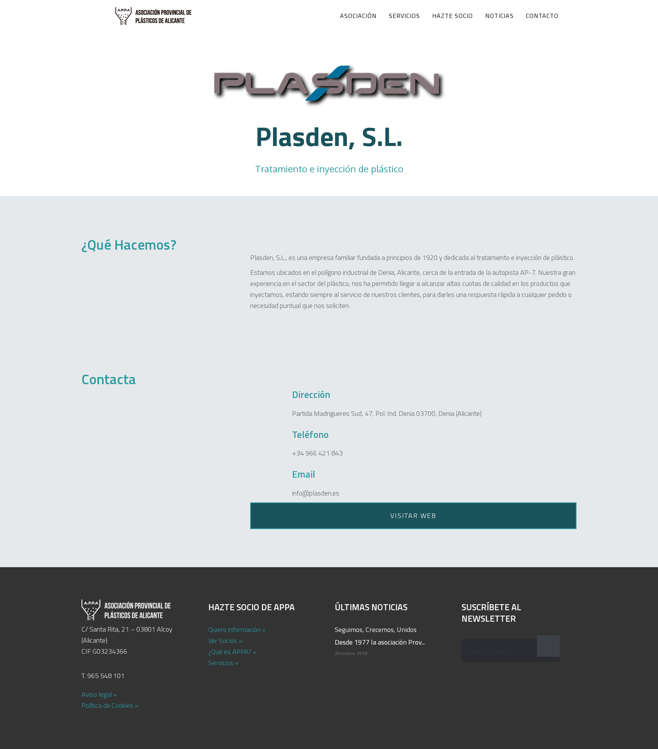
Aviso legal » (99, 694)
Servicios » (223, 663)
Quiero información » (236, 629)
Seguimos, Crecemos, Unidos (376, 629)
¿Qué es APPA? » (232, 651)
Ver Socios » (225, 640)
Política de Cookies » (109, 705)
